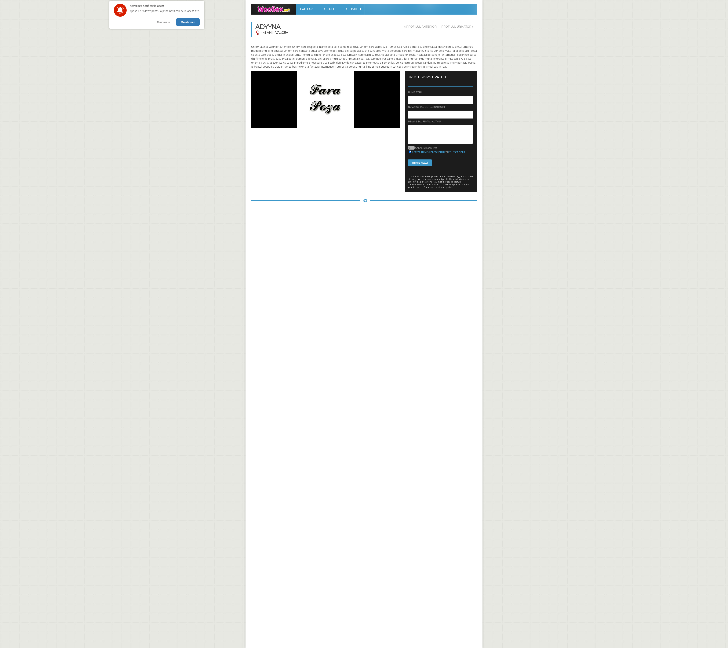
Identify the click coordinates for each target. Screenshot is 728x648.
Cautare (307, 9)
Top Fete (329, 9)
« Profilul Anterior (420, 26)
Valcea (281, 32)
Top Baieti (352, 9)
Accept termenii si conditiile (429, 152)
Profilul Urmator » (457, 26)
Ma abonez (188, 22)
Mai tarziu (163, 22)
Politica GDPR (456, 152)
